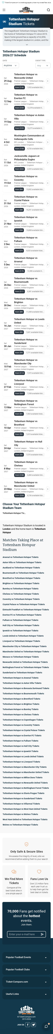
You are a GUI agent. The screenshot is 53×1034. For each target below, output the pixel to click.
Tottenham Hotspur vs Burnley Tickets (20, 709)
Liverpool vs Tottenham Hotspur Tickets (21, 641)
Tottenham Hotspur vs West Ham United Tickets (25, 809)
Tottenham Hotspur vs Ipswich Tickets (20, 751)
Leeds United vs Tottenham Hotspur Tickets (23, 636)
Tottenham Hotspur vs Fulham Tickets (20, 741)
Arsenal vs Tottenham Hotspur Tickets (20, 557)
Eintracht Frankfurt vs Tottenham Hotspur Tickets (26, 609)
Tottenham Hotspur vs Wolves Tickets (20, 814)
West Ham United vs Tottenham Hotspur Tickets (25, 819)
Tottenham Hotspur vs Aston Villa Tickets (22, 683)
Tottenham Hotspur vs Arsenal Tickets (20, 678)
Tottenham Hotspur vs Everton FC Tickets (22, 735)
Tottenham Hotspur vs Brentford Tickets (21, 699)
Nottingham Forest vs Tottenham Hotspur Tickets (26, 667)
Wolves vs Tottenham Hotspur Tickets (20, 825)
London (7, 529)
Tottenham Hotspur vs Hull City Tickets (21, 746)
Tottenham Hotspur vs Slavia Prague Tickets (23, 793)
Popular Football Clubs (18, 969)
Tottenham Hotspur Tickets (14, 513)
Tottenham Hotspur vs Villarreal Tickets (21, 804)
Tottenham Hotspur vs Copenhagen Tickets (23, 720)
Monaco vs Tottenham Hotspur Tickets (21, 657)
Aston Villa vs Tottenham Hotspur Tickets (22, 562)
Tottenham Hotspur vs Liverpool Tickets (21, 762)
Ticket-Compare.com (17, 981)
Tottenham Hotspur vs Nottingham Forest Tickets (26, 788)
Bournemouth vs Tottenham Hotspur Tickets (23, 573)
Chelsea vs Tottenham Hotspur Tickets (21, 594)
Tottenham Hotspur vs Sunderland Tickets (22, 798)
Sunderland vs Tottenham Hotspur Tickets (22, 672)
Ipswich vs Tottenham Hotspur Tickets (20, 630)
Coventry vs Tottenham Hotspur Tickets (21, 599)
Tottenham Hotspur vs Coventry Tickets (21, 725)
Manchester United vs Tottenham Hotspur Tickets (26, 651)
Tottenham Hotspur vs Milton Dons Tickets (22, 777)
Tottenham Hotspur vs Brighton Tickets (21, 704)
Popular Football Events (18, 957)
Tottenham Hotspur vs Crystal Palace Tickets (24, 730)
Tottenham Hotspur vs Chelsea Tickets (21, 714)
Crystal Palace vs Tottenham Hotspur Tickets (24, 604)
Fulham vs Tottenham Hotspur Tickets (20, 620)
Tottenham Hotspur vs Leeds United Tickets (23, 756)
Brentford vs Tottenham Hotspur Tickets (21, 578)
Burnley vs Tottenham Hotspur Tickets (20, 588)
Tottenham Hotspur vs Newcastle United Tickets (25, 783)
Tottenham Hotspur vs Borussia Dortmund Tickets (26, 688)
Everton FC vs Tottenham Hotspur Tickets (22, 615)
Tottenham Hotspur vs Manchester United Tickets (26, 772)
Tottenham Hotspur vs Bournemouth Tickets (23, 693)
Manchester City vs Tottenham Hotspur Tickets (25, 646)
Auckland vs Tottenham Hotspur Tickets (21, 567)
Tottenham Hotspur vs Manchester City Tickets (25, 767)
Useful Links (12, 994)
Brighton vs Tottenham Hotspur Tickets (21, 583)
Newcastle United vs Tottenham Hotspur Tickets (25, 662)
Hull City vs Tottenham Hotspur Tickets (21, 625)
